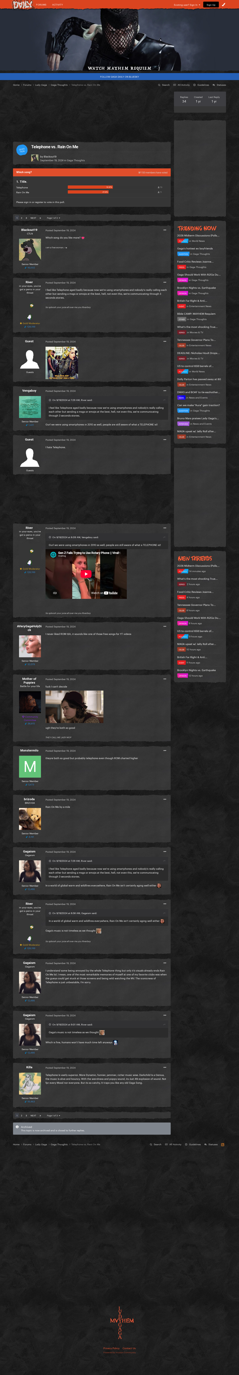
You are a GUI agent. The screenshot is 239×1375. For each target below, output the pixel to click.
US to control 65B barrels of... (195, 366)
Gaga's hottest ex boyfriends (195, 248)
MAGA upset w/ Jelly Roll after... (196, 431)
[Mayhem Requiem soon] (119, 39)
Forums (41, 4)
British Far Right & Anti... (192, 300)
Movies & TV (196, 332)
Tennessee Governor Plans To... (196, 339)
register (39, 202)
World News (198, 240)
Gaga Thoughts (76, 160)
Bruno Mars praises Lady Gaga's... (198, 418)
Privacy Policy (111, 1348)
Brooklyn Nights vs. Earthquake (196, 287)
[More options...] (165, 230)
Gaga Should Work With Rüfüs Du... (199, 274)
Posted (61, 230)
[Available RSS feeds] (222, 1144)
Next (33, 217)
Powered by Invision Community (119, 1352)
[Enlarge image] (62, 362)
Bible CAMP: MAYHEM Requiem (196, 313)
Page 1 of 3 (53, 217)
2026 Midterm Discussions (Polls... (198, 235)
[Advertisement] (92, 114)
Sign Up (211, 4)
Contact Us (129, 1348)
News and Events (198, 397)
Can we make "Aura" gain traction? (198, 405)
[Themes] (223, 4)
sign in (27, 202)
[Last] (40, 217)
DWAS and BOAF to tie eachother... (198, 392)
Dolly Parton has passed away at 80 (199, 379)
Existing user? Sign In (186, 4)
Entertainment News (200, 306)
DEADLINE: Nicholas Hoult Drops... (198, 353)
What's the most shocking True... (197, 326)
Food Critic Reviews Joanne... (195, 261)
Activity (57, 4)
